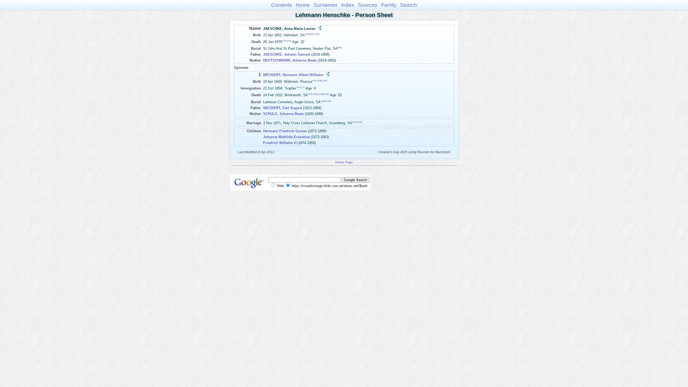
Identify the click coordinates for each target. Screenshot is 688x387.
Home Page (344, 162)
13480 (319, 80)
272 (303, 87)
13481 (315, 94)
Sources (367, 5)
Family (388, 5)
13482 (317, 34)
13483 (359, 122)
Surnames (326, 5)
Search (408, 5)
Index (347, 5)
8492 (312, 34)
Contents (281, 5)
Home (303, 5)
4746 (307, 34)
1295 (325, 80)
